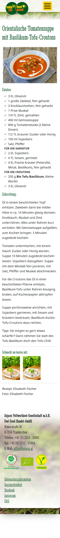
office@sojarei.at (23, 448)
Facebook (9, 490)
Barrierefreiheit (13, 484)
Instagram (10, 495)
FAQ (6, 501)
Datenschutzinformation (17, 479)
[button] (47, 6)
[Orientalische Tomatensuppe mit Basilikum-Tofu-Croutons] (30, 66)
